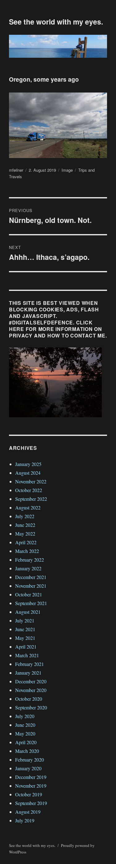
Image (67, 170)
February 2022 (29, 559)
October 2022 (28, 490)
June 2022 (25, 525)
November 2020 (30, 690)
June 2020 (25, 725)
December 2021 (30, 577)
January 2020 (28, 768)
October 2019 (28, 794)
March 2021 (27, 655)
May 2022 (25, 533)
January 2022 (28, 568)
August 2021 (28, 611)
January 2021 (28, 672)
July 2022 (24, 516)
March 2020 (27, 751)
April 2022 (26, 542)
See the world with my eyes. (56, 21)
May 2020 (25, 733)
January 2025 (28, 464)
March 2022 (27, 551)
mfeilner (16, 170)
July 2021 (24, 620)
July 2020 (24, 716)
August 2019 (28, 811)
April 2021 (26, 646)
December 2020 (30, 681)
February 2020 (29, 759)
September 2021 (31, 603)
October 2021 (28, 594)
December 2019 (30, 777)
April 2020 (26, 742)
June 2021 (25, 629)
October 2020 (28, 698)
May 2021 (25, 638)
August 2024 (28, 472)
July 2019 (24, 820)
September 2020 (31, 707)
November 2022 (30, 481)
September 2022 (31, 498)
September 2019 (31, 803)
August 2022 (28, 507)
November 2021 (30, 585)
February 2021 (29, 664)
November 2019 (30, 785)
